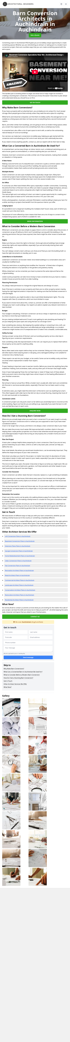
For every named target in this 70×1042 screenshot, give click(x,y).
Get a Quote (35, 35)
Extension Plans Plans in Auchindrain (17, 546)
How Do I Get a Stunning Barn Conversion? (18, 678)
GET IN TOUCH (35, 103)
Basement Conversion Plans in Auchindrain (20, 541)
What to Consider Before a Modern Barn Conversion (22, 675)
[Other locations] (61, 4)
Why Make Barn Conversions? (14, 669)
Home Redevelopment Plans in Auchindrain (20, 556)
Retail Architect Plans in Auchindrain (17, 575)
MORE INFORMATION (35, 221)
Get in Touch (8, 681)
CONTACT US (35, 617)
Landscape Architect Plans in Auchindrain (19, 585)
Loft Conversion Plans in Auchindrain (17, 536)
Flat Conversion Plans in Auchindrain (17, 566)
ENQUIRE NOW (35, 411)
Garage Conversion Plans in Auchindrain (19, 551)
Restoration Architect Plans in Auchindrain (19, 595)
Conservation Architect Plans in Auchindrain (20, 590)
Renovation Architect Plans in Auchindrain (19, 570)
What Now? (7, 687)
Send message (28, 657)
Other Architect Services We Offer (15, 684)
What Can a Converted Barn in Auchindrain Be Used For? (23, 672)
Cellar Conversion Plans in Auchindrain (18, 561)
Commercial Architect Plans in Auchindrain (19, 580)
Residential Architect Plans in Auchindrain (19, 600)
